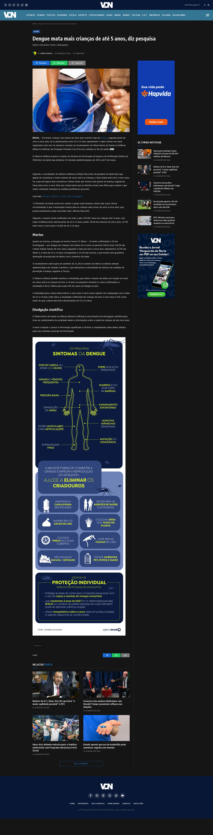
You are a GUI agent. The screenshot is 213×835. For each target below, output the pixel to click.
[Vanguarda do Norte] (106, 5)
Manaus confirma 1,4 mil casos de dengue (62, 196)
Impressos (154, 15)
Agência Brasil (46, 53)
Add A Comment (81, 764)
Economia (62, 15)
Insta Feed (138, 803)
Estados (31, 15)
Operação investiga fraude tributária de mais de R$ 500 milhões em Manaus (165, 154)
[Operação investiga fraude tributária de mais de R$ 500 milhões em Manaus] (144, 154)
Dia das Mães (179, 15)
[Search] (208, 5)
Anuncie (126, 803)
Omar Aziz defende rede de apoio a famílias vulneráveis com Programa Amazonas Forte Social (55, 747)
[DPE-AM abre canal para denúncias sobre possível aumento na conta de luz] (144, 220)
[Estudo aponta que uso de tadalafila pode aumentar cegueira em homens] (106, 728)
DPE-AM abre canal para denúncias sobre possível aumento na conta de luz (164, 220)
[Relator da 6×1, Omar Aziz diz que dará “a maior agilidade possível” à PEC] (56, 684)
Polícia (72, 15)
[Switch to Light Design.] (204, 5)
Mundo (126, 15)
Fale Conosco (98, 803)
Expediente (83, 803)
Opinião (41, 15)
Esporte (82, 15)
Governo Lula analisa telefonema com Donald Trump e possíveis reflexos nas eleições (102, 704)
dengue (104, 137)
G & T (144, 15)
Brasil (118, 15)
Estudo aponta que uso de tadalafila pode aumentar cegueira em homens (104, 746)
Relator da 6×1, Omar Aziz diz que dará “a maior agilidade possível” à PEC (54, 702)
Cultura (136, 15)
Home (35, 24)
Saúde (109, 15)
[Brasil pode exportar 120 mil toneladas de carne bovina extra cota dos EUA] (144, 204)
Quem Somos (113, 803)
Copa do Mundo (96, 15)
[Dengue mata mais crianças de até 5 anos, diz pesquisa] (81, 100)
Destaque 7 (38, 646)
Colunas (166, 15)
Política (51, 15)
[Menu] (207, 15)
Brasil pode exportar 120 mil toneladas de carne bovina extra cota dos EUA (165, 204)
